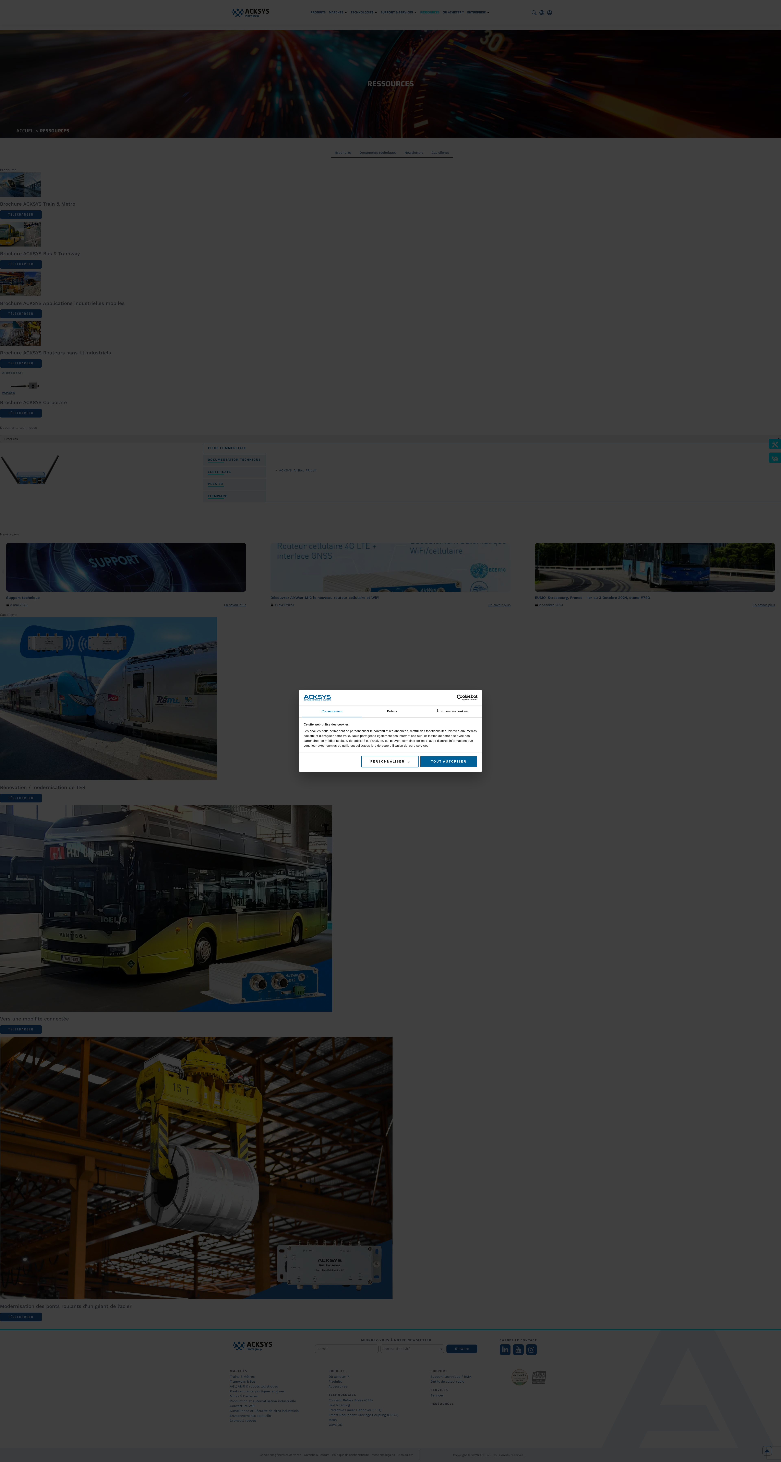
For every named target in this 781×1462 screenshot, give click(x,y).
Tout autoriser (449, 761)
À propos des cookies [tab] (452, 711)
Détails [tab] (392, 711)
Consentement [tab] (332, 711)
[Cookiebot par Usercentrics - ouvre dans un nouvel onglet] (460, 698)
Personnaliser (387, 761)
